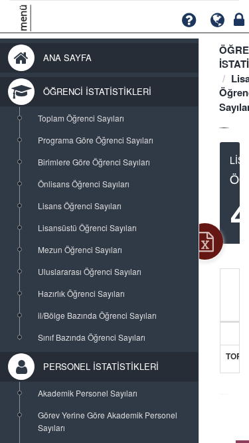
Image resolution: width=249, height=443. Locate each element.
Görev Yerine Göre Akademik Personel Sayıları (107, 421)
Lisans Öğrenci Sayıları (80, 205)
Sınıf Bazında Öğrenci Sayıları (91, 337)
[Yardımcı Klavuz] (189, 20)
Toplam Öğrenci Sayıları (81, 118)
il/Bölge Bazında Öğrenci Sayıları (97, 315)
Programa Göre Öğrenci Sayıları (95, 139)
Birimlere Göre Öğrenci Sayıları (94, 161)
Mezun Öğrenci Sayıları (80, 249)
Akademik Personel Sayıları (87, 393)
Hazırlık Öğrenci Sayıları (81, 293)
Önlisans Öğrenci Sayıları (83, 183)
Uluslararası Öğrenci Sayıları (89, 271)
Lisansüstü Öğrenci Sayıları (87, 227)
